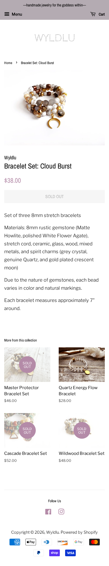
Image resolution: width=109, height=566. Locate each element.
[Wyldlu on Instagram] (61, 512)
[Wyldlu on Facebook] (48, 512)
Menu (16, 14)
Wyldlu (52, 532)
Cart (101, 14)
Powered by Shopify (79, 532)
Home (8, 62)
